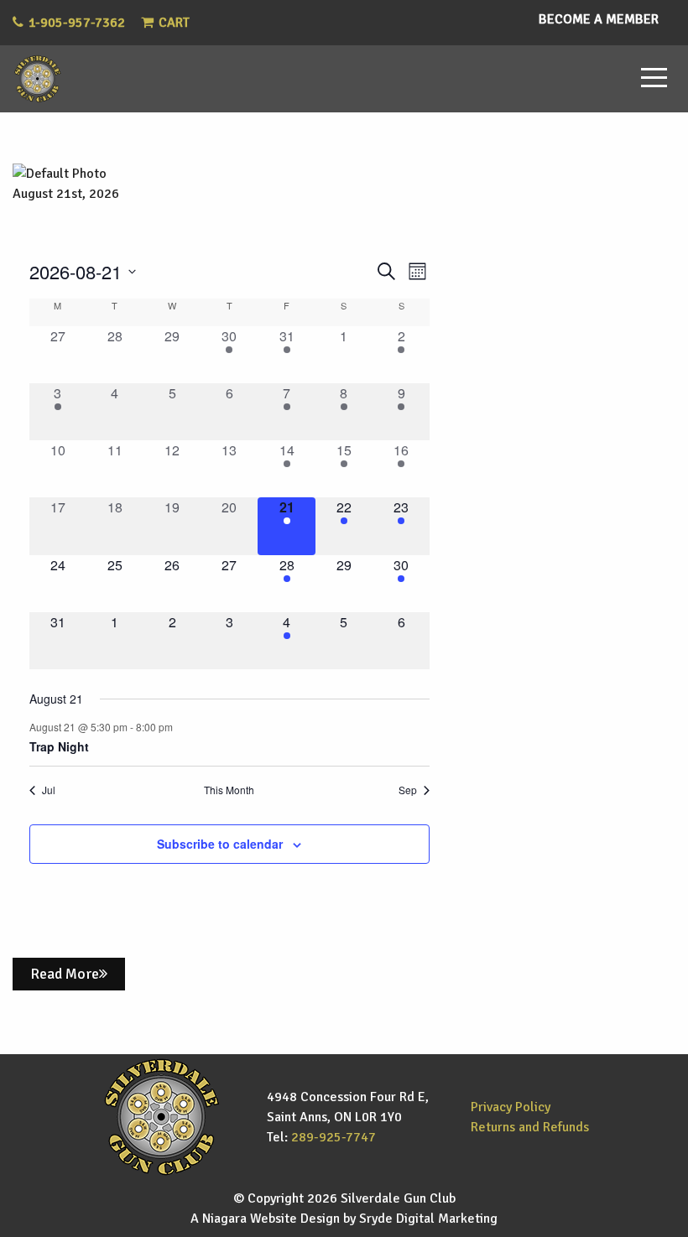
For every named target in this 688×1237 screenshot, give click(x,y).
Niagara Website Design (271, 1218)
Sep (408, 790)
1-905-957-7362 (77, 22)
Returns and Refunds (530, 1127)
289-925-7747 (333, 1137)
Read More (64, 973)
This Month (229, 790)
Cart (174, 22)
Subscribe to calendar (220, 843)
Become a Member (599, 19)
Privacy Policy (510, 1107)
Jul (48, 790)
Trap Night (59, 746)
